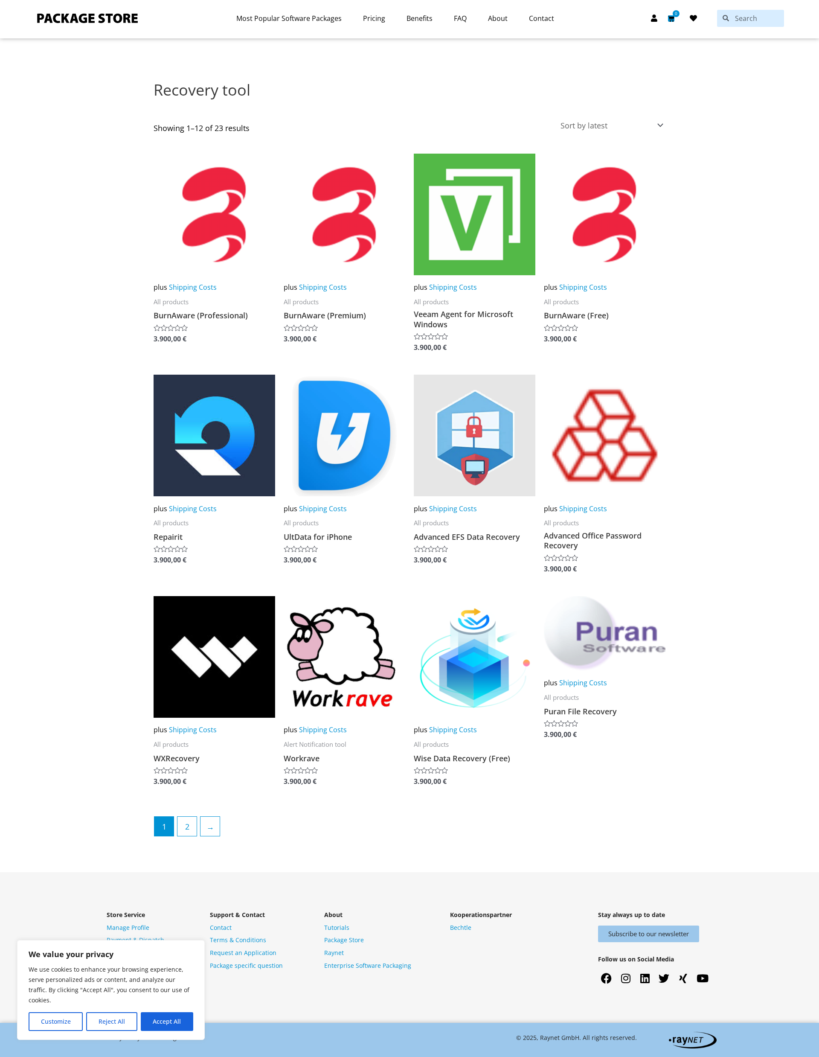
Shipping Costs (193, 287)
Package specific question (246, 965)
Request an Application (243, 953)
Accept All (167, 1021)
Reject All (112, 1021)
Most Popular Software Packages (289, 18)
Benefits (420, 18)
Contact (541, 18)
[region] (111, 990)
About (498, 18)
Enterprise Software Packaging (367, 965)
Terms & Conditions (238, 940)
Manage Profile (128, 927)
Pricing (374, 18)
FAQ (460, 18)
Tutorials (336, 927)
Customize (56, 1021)
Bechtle (460, 927)
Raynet (334, 953)
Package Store (344, 940)
